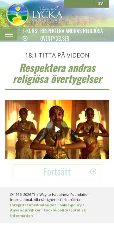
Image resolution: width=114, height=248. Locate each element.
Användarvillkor (25, 210)
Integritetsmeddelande (32, 205)
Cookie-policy (69, 205)
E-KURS (29, 31)
